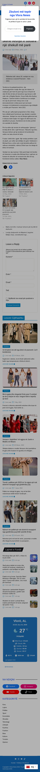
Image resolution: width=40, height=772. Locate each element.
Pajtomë (29, 29)
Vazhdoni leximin (20, 36)
